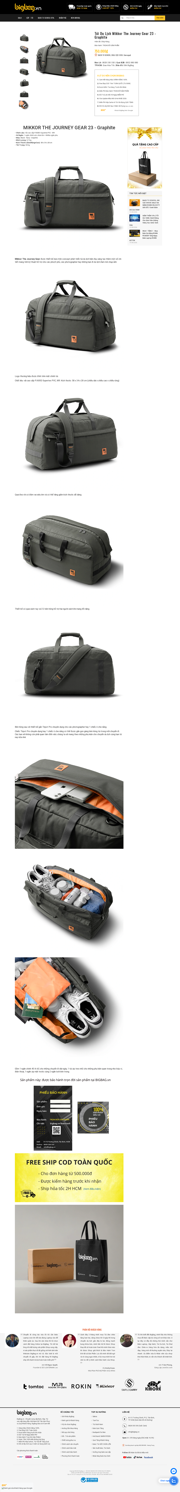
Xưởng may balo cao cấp (102, 1452)
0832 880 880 (132, 63)
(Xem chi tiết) (129, 106)
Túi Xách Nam (98, 1424)
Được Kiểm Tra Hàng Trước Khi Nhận (112, 87)
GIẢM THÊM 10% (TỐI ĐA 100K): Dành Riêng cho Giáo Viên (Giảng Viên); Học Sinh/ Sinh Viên (144, 220)
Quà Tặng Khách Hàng (101, 1440)
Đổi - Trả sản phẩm (69, 1436)
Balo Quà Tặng (98, 1428)
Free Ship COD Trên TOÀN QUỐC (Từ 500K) (114, 83)
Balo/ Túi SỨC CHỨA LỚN (102, 1444)
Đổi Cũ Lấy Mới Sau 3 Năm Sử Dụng (112, 106)
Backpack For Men (99, 1432)
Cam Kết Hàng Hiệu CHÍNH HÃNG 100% (113, 80)
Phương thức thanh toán (70, 1456)
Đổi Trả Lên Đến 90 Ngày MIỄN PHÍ (111, 95)
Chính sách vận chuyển (70, 1444)
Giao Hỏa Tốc (109, 65)
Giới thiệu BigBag (68, 1416)
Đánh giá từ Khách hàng (70, 1420)
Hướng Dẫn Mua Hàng (70, 1428)
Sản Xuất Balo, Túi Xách (101, 1448)
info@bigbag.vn (133, 1432)
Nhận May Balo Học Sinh (101, 1456)
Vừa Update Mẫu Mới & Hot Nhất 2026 (113, 98)
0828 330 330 (108, 63)
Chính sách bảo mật (69, 1448)
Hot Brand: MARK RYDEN (101, 1436)
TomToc (96, 1420)
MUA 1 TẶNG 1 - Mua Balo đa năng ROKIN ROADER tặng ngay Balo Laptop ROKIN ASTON (143, 235)
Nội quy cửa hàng (68, 1432)
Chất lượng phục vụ (69, 1440)
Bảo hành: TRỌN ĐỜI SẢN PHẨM (107, 45)
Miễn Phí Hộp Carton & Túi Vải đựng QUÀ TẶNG (116, 102)
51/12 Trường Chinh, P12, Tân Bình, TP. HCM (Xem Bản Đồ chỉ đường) (141, 1419)
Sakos (95, 1416)
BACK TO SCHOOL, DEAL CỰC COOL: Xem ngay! (114, 55)
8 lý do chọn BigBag (69, 1424)
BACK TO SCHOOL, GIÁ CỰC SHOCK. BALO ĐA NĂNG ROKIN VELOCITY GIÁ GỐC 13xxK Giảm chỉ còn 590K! (144, 205)
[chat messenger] (174, 1474)
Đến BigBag (129, 65)
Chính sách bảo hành (69, 1452)
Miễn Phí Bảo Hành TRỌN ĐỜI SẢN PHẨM (114, 91)
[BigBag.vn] (28, 7)
